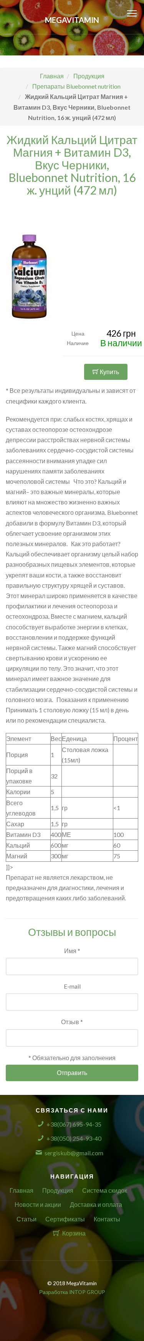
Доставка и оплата (96, 1204)
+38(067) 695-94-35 (73, 1124)
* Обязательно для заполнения (72, 1057)
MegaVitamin (72, 19)
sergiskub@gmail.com (74, 1152)
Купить (109, 371)
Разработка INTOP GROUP (72, 1292)
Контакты (107, 1219)
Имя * (72, 950)
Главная (21, 1190)
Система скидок (104, 1190)
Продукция (57, 1190)
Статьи (26, 1219)
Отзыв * (72, 1021)
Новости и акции (38, 1204)
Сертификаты (65, 1219)
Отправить (72, 1072)
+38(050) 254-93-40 (73, 1138)
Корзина (74, 1233)
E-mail (72, 986)
